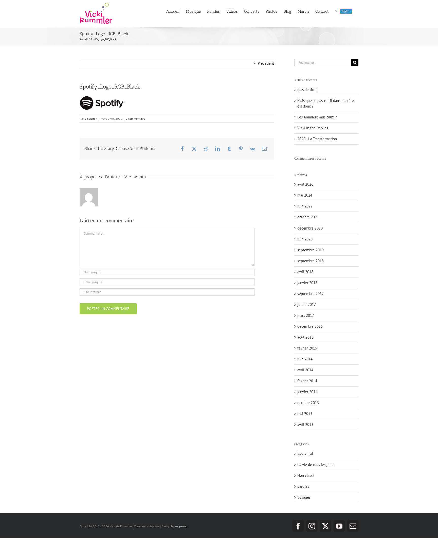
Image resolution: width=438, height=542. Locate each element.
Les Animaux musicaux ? (317, 117)
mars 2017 (305, 315)
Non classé (306, 475)
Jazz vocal (305, 453)
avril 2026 (305, 184)
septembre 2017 (310, 293)
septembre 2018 (310, 260)
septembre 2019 (310, 250)
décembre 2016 (310, 326)
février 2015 (307, 348)
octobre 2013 (308, 402)
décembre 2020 (310, 228)
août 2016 (305, 337)
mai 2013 (304, 413)
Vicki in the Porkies (312, 128)
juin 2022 (305, 206)
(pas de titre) (307, 89)
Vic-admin (91, 118)
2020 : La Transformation (317, 138)
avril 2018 (305, 271)
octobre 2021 (308, 217)
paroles (303, 486)
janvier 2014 (307, 391)
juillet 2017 (306, 304)
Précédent (266, 63)
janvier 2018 (307, 282)
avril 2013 (305, 424)
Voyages (304, 497)
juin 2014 (305, 359)
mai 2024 (304, 195)
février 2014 (307, 380)
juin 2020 (305, 239)
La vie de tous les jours (315, 464)
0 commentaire (135, 118)
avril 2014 (305, 370)
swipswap (181, 526)
